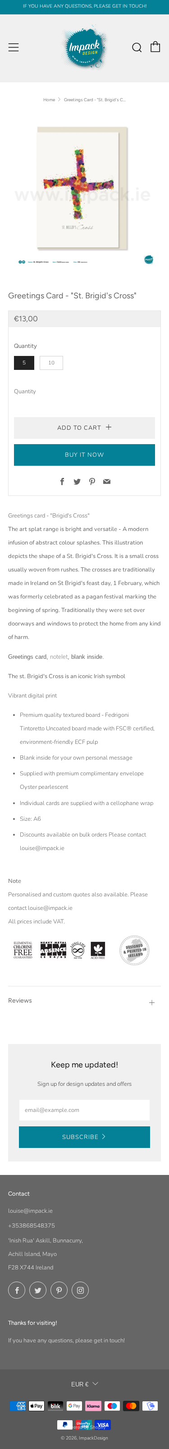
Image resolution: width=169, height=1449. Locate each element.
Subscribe (80, 1137)
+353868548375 (31, 1226)
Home (49, 99)
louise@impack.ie (30, 1211)
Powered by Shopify (84, 1427)
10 (51, 362)
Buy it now (84, 455)
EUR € (79, 1384)
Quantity (25, 391)
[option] (84, 191)
